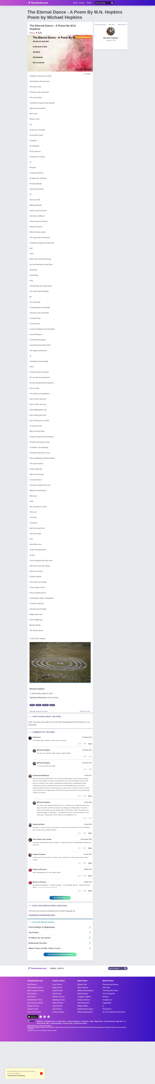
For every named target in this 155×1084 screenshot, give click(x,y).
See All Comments (60, 898)
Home (75, 3)
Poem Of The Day (34, 1012)
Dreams (105, 997)
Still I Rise (106, 987)
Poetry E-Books (58, 1012)
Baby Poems (57, 987)
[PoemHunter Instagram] (48, 1017)
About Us (40, 1021)
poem (32, 705)
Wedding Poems (59, 1000)
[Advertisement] (31, 1063)
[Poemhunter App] (32, 1016)
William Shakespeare (86, 990)
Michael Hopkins (37, 689)
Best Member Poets (34, 1000)
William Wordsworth (85, 1012)
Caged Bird (107, 1003)
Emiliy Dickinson (84, 1000)
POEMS (53, 968)
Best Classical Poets (35, 1003)
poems (38, 705)
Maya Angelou (83, 987)
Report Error (99, 1021)
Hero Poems (57, 1009)
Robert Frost (82, 984)
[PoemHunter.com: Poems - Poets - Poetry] (37, 3)
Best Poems (31, 984)
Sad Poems (57, 993)
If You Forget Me (109, 993)
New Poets (31, 997)
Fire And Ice (107, 1009)
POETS (61, 968)
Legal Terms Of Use (80, 1023)
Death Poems (58, 990)
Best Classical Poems (35, 990)
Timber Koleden (39, 854)
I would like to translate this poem (41, 915)
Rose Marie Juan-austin (42, 839)
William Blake (83, 1006)
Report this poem (85, 711)
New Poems (32, 993)
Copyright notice (50, 1021)
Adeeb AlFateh (38, 824)
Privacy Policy (68, 1023)
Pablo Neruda (83, 993)
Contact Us (84, 1021)
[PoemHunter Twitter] (44, 1017)
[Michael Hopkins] (111, 31)
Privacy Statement (74, 1021)
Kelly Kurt (37, 737)
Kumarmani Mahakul (41, 775)
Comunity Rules (56, 1023)
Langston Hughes (84, 997)
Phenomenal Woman (110, 984)
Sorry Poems (57, 1006)
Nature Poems (58, 1003)
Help (91, 1021)
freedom (45, 705)
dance (52, 705)
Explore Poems (33, 1006)
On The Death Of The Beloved (114, 1012)
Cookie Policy (61, 1021)
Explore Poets (32, 1009)
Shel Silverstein (83, 1003)
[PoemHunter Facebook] (41, 1017)
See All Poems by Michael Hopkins (60, 954)
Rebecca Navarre (39, 869)
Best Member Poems (35, 987)
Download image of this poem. (39, 711)
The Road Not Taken (110, 990)
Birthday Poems (58, 997)
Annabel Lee (107, 1000)
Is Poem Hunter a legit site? (114, 1021)
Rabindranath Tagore (85, 1009)
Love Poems (57, 984)
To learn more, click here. (16, 1075)
